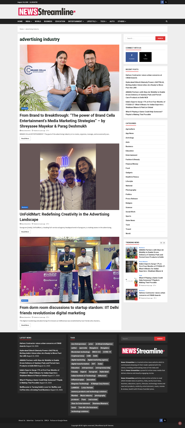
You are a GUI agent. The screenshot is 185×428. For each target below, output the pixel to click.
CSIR (89, 356)
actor (91, 344)
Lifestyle (91, 21)
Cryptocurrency (77, 356)
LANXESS (75, 388)
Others (121, 21)
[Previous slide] (161, 242)
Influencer (102, 376)
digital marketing (78, 360)
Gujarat (83, 372)
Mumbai (74, 396)
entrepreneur (87, 368)
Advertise (30, 420)
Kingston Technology (80, 384)
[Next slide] (164, 242)
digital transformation (80, 364)
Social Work (130, 212)
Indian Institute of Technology (83, 376)
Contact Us (39, 420)
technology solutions (79, 411)
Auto (112, 21)
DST (93, 364)
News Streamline (26, 130)
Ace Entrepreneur (78, 344)
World (38, 21)
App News (130, 133)
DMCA (46, 420)
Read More (26, 138)
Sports (128, 216)
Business (48, 21)
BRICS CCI (96, 352)
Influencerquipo (77, 380)
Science (129, 207)
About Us (22, 420)
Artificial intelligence (104, 344)
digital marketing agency (98, 360)
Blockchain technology (80, 352)
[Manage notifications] (180, 423)
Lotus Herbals (87, 388)
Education (60, 21)
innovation (91, 380)
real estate (92, 400)
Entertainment (75, 21)
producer (75, 400)
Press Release (132, 199)
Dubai (100, 364)
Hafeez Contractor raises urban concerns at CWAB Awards (131, 294)
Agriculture (130, 129)
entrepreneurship (103, 368)
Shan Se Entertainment (80, 403)
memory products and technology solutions (89, 392)
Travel (128, 229)
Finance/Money (132, 164)
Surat (73, 407)
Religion (129, 203)
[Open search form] (166, 21)
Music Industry (86, 396)
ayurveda (83, 348)
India (28, 21)
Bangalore (94, 348)
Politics (129, 194)
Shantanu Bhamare (100, 403)
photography (100, 396)
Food (128, 168)
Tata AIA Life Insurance (87, 407)
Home (20, 21)
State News (130, 220)
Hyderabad (104, 372)
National (129, 186)
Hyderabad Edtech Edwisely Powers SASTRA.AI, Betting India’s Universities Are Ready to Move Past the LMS (145, 85)
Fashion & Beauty (133, 160)
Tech (102, 21)
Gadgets (129, 172)
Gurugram (93, 372)
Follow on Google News (58, 420)
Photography (131, 190)
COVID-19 (107, 352)
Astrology (130, 138)
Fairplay (74, 372)
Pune (84, 400)
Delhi (95, 356)
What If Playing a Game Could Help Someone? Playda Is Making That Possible (131, 280)
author (74, 348)
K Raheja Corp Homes (100, 384)
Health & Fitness (132, 177)
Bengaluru (105, 348)
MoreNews (99, 425)
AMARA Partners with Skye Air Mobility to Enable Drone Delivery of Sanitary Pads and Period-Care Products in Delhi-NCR (145, 94)
